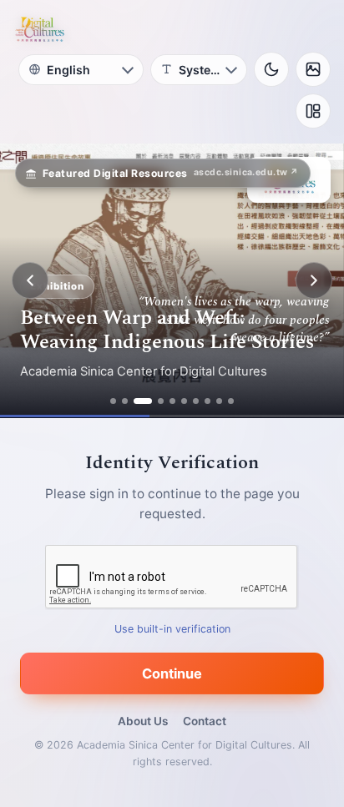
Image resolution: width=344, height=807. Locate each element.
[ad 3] (143, 401)
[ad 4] (161, 401)
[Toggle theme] (271, 69)
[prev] (30, 280)
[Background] (313, 69)
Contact (204, 721)
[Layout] (313, 111)
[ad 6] (184, 401)
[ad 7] (196, 401)
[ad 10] (231, 401)
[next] (314, 280)
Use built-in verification (172, 629)
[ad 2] (125, 401)
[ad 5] (172, 401)
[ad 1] (113, 401)
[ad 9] (219, 401)
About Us (143, 721)
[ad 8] (207, 401)
